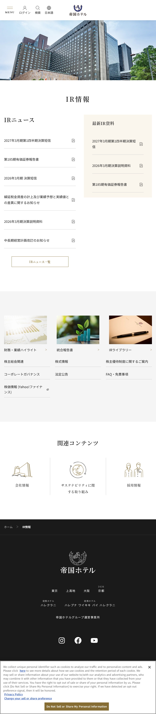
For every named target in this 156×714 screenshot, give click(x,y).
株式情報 (61, 361)
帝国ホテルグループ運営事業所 (78, 617)
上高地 (71, 591)
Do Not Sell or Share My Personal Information (77, 706)
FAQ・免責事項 (117, 374)
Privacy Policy (13, 694)
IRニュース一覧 (40, 262)
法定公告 (61, 374)
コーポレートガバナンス (22, 374)
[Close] (149, 667)
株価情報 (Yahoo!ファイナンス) (23, 389)
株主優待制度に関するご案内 (127, 361)
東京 (55, 591)
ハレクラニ (48, 605)
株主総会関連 (14, 361)
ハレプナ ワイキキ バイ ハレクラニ (90, 605)
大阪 (87, 591)
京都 (101, 591)
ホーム (8, 527)
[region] (78, 687)
